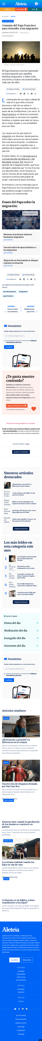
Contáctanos (21, 1030)
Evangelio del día (14, 638)
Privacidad (21, 1034)
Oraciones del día (14, 645)
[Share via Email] (32, 94)
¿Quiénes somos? (21, 1023)
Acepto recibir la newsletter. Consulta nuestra (21, 341)
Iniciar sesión (27, 960)
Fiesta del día (12, 623)
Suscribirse (14, 960)
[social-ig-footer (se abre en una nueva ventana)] (27, 1009)
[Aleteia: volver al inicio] (21, 4)
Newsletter (21, 989)
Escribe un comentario (21, 452)
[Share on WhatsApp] (35, 94)
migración (6, 136)
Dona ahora (20, 9)
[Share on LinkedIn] (24, 94)
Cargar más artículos (21, 529)
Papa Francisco (9, 114)
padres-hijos (8, 841)
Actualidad (5, 16)
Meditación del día (15, 630)
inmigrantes (23, 292)
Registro (7, 9)
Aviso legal (21, 1027)
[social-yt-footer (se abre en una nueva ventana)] (15, 1009)
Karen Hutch (24, 32)
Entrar (27, 444)
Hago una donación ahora (16, 406)
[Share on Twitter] (28, 94)
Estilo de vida (21, 977)
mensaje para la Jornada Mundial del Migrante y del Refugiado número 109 (19, 159)
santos (6, 762)
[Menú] (7, 4)
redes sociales (8, 800)
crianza (6, 718)
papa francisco (8, 296)
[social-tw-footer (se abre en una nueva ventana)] (23, 1009)
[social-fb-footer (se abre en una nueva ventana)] (19, 1009)
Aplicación (21, 992)
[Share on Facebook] (21, 94)
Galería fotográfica (29, 213)
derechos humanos (9, 292)
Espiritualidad (21, 974)
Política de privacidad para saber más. (21, 341)
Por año (21, 1001)
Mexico (13, 16)
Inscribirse (9, 347)
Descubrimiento (21, 980)
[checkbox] (4, 340)
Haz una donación (21, 1019)
